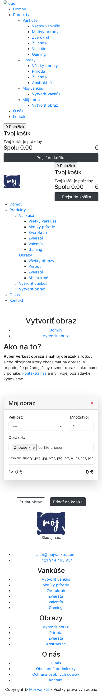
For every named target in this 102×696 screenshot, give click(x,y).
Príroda (38, 71)
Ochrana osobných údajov (55, 674)
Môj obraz (32, 99)
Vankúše (30, 20)
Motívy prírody (45, 31)
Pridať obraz (31, 501)
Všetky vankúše (46, 26)
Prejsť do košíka (51, 157)
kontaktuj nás (34, 373)
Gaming (39, 54)
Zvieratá (39, 43)
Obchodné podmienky (56, 668)
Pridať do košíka (68, 501)
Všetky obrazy (45, 65)
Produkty (21, 14)
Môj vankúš (33, 88)
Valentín (39, 48)
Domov (19, 9)
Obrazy (29, 60)
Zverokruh (41, 37)
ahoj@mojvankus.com (55, 554)
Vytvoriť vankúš (46, 94)
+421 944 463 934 (56, 560)
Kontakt (20, 116)
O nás (18, 111)
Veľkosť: (16, 417)
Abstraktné (42, 82)
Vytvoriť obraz (45, 105)
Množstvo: (79, 417)
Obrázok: (17, 437)
